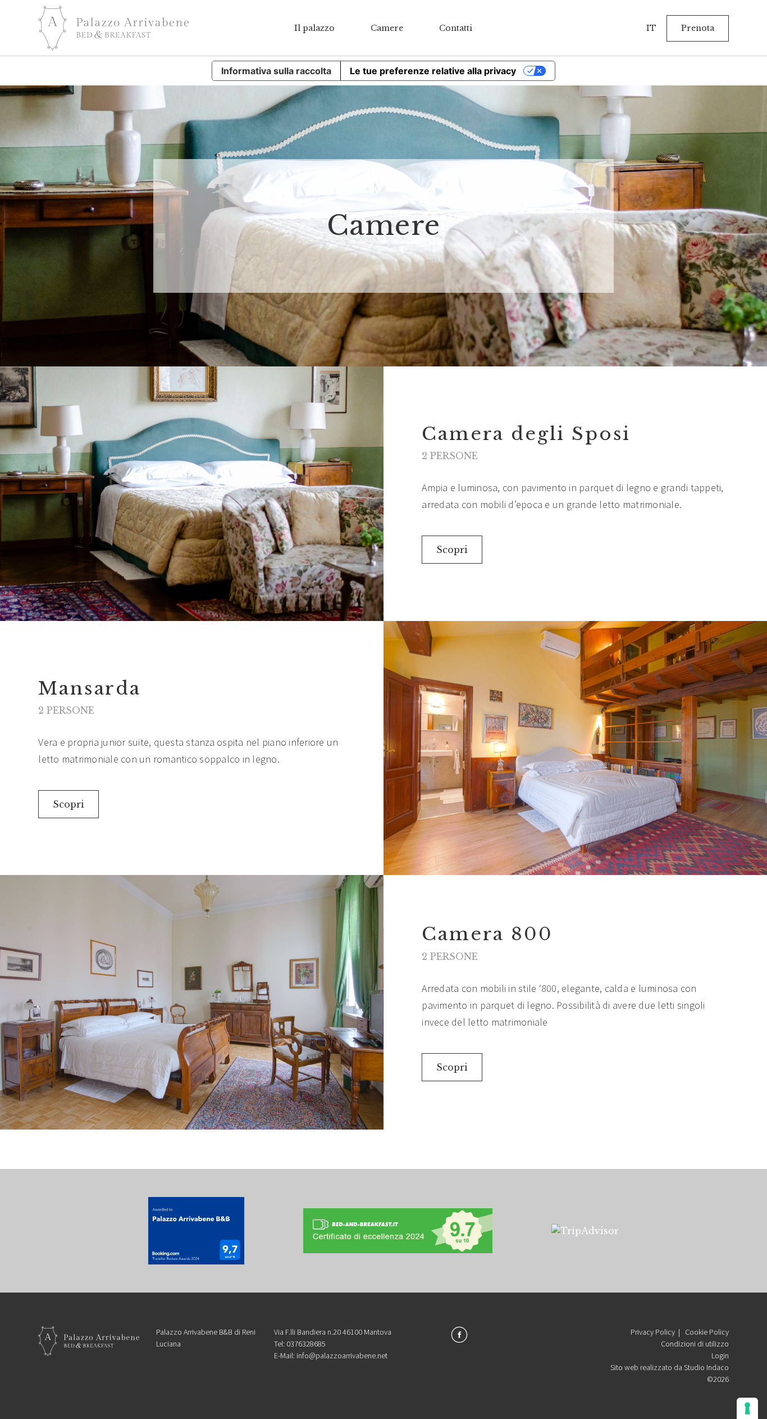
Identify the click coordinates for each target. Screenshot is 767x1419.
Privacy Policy (653, 1332)
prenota (697, 28)
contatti (455, 28)
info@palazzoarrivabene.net (341, 1355)
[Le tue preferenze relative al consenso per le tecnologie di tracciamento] (747, 1408)
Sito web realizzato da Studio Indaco (669, 1367)
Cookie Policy (707, 1332)
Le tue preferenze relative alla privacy (433, 70)
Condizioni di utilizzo (695, 1344)
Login (720, 1355)
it (651, 28)
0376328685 (306, 1344)
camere (387, 28)
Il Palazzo (314, 28)
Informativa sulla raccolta (276, 70)
